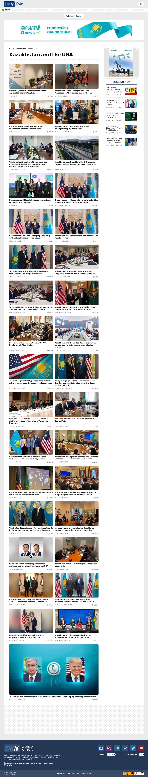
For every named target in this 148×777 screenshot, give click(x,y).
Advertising (73, 773)
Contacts (86, 773)
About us (61, 773)
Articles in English (74, 16)
